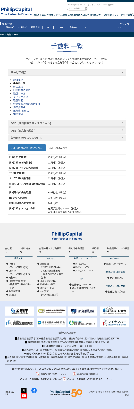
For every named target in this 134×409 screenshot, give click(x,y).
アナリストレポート (84, 270)
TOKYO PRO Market (51, 267)
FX (48, 27)
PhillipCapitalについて (76, 4)
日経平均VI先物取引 (20, 192)
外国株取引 (14, 291)
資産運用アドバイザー (20, 284)
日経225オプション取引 (22, 208)
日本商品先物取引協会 (99, 349)
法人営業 (44, 291)
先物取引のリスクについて (26, 137)
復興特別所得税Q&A (87, 373)
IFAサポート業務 (48, 284)
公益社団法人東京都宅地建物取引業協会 (73, 353)
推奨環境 (18, 114)
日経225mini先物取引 (21, 162)
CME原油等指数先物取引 (22, 203)
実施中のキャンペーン (116, 263)
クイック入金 (20, 97)
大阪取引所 (44, 357)
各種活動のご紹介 (116, 291)
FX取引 (12, 263)
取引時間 (18, 100)
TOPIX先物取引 (17, 173)
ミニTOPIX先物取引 (20, 178)
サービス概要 (18, 72)
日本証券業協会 (44, 349)
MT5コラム (80, 263)
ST (86, 27)
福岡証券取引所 (76, 357)
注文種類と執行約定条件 (26, 103)
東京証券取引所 (29, 357)
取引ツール (19, 93)
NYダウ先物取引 (18, 197)
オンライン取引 (59, 14)
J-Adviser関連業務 (50, 270)
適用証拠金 (19, 107)
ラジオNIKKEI (116, 277)
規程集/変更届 (21, 110)
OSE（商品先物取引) (23, 130)
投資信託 (35, 27)
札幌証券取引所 (112, 357)
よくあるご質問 (94, 4)
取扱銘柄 (18, 79)
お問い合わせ (108, 4)
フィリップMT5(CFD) (20, 274)
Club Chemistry (48, 280)
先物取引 (13, 277)
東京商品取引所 (59, 357)
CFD (61, 27)
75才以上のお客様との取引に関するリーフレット (90, 379)
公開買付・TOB (47, 287)
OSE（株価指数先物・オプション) (31, 123)
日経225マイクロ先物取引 (23, 167)
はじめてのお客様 (42, 14)
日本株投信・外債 (17, 280)
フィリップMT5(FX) (19, 267)
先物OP (73, 27)
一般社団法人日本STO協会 (38, 353)
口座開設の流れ (21, 90)
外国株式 (22, 27)
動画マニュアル (82, 267)
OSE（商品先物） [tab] (58, 147)
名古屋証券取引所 (94, 357)
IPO (12, 287)
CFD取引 (13, 270)
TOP (2, 34)
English (131, 13)
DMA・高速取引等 (49, 294)
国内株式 (10, 27)
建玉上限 (18, 86)
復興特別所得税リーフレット (54, 373)
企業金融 (44, 263)
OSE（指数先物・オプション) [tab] (27, 147)
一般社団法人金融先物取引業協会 (70, 349)
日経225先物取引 (18, 157)
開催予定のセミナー (81, 284)
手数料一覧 (19, 83)
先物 (9, 34)
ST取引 (12, 294)
